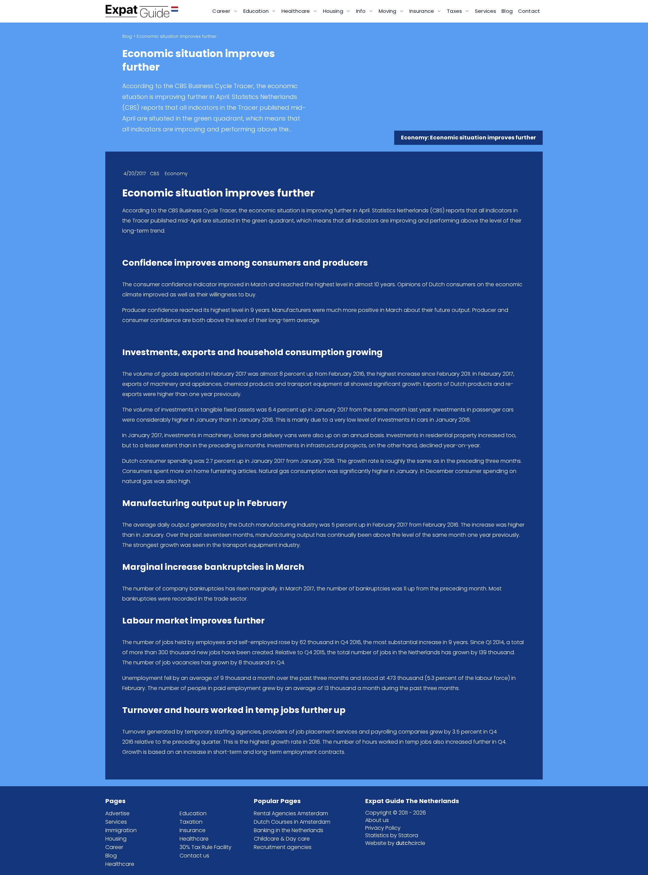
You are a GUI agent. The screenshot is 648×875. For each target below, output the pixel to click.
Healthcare (119, 864)
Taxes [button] (455, 11)
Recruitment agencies (283, 847)
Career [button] (222, 11)
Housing (116, 839)
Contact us (194, 855)
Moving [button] (388, 11)
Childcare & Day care (282, 839)
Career (114, 847)
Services (485, 11)
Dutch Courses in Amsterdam (292, 822)
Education (193, 813)
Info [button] (361, 11)
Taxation (191, 822)
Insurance (193, 830)
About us (377, 820)
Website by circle (395, 843)
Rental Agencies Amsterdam (291, 813)
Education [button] (256, 11)
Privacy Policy (383, 828)
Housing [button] (334, 11)
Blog (507, 11)
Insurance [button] (422, 11)
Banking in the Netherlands (288, 830)
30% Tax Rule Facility (206, 847)
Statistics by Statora (391, 835)
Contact (529, 11)
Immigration (121, 830)
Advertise (117, 813)
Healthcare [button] (296, 11)
